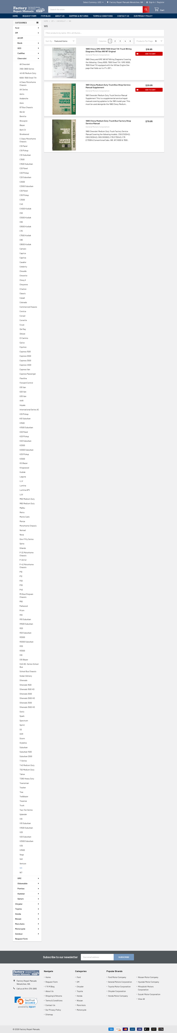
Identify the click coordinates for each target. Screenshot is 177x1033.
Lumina (23, 485)
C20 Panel (24, 168)
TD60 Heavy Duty (27, 778)
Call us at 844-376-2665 (27, 988)
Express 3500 (25, 360)
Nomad (23, 530)
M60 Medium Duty (27, 503)
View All (141, 999)
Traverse (23, 801)
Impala (22, 405)
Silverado (23, 680)
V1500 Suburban (26, 828)
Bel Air (22, 112)
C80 (21, 240)
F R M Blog (46, 16)
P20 (21, 581)
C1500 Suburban (26, 164)
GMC (19, 878)
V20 (21, 832)
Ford (17, 28)
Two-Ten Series (26, 810)
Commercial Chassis (28, 307)
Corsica (23, 311)
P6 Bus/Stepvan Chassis (26, 595)
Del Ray (23, 329)
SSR (21, 734)
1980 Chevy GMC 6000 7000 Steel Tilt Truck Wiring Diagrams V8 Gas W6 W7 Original (109, 50)
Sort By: (49, 41)
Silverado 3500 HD (27, 707)
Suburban (24, 747)
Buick (19, 43)
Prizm (22, 610)
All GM (20, 38)
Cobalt (22, 298)
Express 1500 (25, 351)
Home (15, 16)
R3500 (22, 650)
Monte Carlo (25, 517)
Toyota (18, 909)
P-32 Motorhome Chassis (27, 554)
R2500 (22, 637)
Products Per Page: (144, 41)
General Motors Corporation (120, 982)
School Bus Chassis (28, 671)
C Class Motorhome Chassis (28, 140)
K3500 (22, 459)
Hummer (21, 894)
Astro (22, 94)
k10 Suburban (25, 418)
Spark (22, 716)
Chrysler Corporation (117, 991)
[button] (26, 1002)
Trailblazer (24, 796)
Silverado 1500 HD (27, 689)
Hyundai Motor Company (148, 982)
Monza (22, 521)
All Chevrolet (25, 64)
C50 (21, 213)
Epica (22, 342)
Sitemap (49, 1014)
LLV (21, 481)
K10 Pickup (24, 414)
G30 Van (23, 396)
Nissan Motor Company (148, 977)
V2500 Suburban (26, 841)
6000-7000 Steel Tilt (28, 78)
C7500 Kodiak (25, 235)
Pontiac (20, 888)
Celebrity (23, 266)
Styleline (23, 743)
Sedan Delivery (26, 676)
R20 (21, 628)
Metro (22, 512)
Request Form (29, 16)
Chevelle (23, 271)
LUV (21, 494)
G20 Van (23, 392)
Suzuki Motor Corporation (149, 994)
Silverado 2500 (26, 694)
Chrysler (19, 904)
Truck (22, 805)
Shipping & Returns (78, 16)
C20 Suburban (25, 177)
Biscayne (23, 121)
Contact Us (123, 16)
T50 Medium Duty (27, 769)
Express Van (25, 369)
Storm (22, 738)
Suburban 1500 (26, 752)
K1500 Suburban (26, 427)
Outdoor (19, 934)
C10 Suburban (25, 155)
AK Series (24, 89)
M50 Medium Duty (27, 499)
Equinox (23, 347)
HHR (21, 400)
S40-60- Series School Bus (29, 665)
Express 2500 (25, 356)
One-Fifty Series (27, 539)
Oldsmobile (22, 883)
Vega (22, 854)
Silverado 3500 (26, 703)
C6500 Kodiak (25, 226)
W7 (21, 872)
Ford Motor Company (117, 977)
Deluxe (22, 334)
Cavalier (23, 262)
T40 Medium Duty (27, 765)
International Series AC (29, 409)
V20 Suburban (25, 837)
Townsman (24, 783)
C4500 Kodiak (25, 208)
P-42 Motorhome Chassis (27, 566)
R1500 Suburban (26, 624)
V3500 (22, 850)
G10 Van (23, 387)
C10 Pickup (24, 150)
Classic (23, 293)
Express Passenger (28, 374)
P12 (21, 576)
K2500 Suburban (26, 450)
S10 (21, 655)
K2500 (22, 445)
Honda (18, 914)
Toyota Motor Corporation (119, 986)
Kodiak (22, 472)
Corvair (23, 316)
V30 (21, 845)
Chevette (23, 275)
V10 (21, 819)
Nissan (18, 919)
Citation (23, 289)
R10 (21, 615)
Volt (21, 859)
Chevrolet (22, 58)
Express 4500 (25, 365)
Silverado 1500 (25, 685)
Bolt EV (23, 130)
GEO (19, 48)
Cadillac (21, 53)
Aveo (22, 103)
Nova (22, 534)
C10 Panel (23, 146)
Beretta (23, 116)
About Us (59, 16)
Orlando (23, 548)
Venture (23, 863)
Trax (21, 792)
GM (16, 33)
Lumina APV (25, 490)
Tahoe (22, 774)
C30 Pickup (24, 195)
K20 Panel (24, 432)
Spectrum (24, 720)
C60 (21, 222)
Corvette (23, 320)
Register (160, 2)
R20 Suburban (25, 633)
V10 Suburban (25, 823)
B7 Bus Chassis (26, 107)
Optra (22, 543)
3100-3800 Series (27, 69)
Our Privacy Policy (143, 16)
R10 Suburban (25, 619)
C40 (21, 204)
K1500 (22, 423)
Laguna (23, 476)
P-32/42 (23, 560)
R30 (21, 646)
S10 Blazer (24, 659)
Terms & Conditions (103, 16)
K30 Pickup (24, 454)
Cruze (22, 325)
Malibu (22, 508)
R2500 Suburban (26, 642)
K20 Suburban (25, 441)
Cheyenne (24, 284)
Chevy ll (23, 280)
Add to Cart (150, 54)
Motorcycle (20, 929)
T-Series (23, 761)
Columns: (103, 41)
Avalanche (24, 98)
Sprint (22, 725)
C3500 (22, 199)
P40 (21, 589)
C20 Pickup (24, 173)
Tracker (23, 787)
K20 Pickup (24, 436)
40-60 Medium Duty (28, 73)
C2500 (22, 182)
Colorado (23, 302)
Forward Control (26, 383)
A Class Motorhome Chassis (28, 83)
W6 (21, 868)
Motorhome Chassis (28, 526)
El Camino (24, 338)
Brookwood (24, 134)
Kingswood (24, 468)
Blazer (22, 125)
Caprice (23, 253)
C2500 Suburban (26, 186)
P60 (21, 601)
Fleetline (23, 378)
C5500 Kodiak (25, 217)
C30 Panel (24, 191)
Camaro (23, 249)
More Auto (19, 924)
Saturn (20, 899)
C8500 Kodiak (25, 244)
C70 (21, 231)
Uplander (23, 814)
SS (21, 729)
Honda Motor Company (118, 996)
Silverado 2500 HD (27, 698)
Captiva (23, 258)
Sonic (22, 711)
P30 (21, 585)
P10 (21, 572)
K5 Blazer (24, 463)
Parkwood (24, 606)
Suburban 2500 (26, 756)
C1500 (22, 159)
